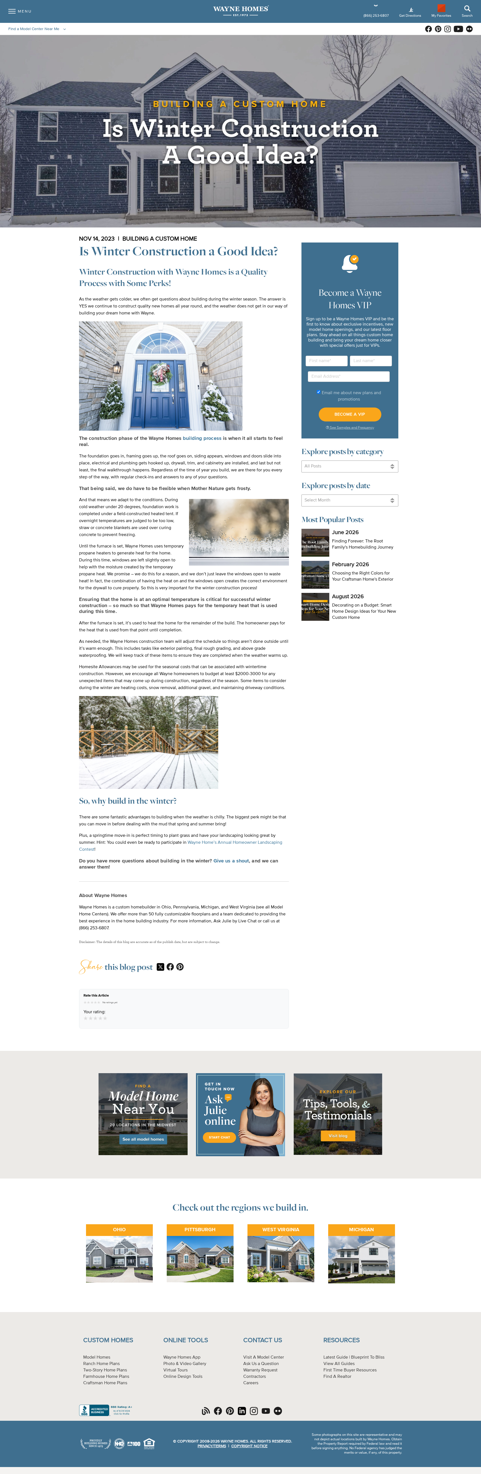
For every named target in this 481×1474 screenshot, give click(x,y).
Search (467, 16)
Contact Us (262, 1340)
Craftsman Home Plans (105, 1383)
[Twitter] (160, 967)
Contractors (254, 1376)
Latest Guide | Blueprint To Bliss (353, 1357)
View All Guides (339, 1364)
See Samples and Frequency (351, 428)
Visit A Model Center (263, 1357)
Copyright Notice (249, 1446)
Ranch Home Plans (101, 1364)
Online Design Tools (182, 1376)
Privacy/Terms (212, 1446)
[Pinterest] (180, 967)
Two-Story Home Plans (105, 1370)
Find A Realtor (337, 1376)
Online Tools (185, 1340)
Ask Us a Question (261, 1364)
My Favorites (441, 15)
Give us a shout (231, 861)
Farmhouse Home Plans (106, 1376)
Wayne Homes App (181, 1357)
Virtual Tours (175, 1370)
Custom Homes (108, 1340)
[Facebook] (170, 967)
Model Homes (96, 1357)
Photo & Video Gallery (184, 1364)
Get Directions (410, 16)
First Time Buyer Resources (350, 1370)
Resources (341, 1340)
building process (202, 438)
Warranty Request (260, 1370)
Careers (250, 1383)
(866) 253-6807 (377, 16)
